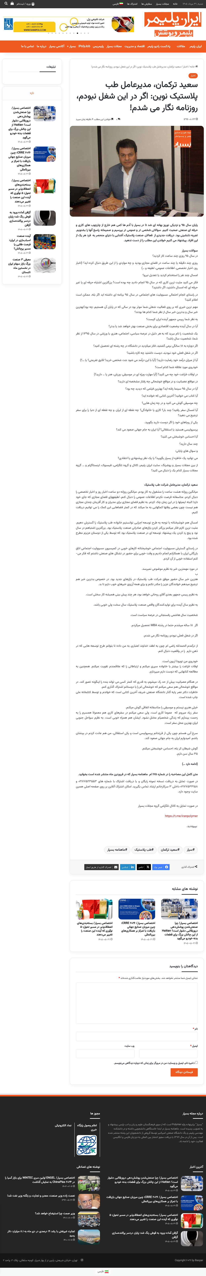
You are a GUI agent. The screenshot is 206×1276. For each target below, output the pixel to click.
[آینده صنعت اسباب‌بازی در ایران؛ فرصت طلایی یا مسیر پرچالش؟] (45, 241)
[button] (88, 33)
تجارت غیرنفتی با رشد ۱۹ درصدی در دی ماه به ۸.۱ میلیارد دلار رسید (41, 1233)
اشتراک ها (132, 4)
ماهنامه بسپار (116, 849)
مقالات (181, 46)
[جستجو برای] (6, 4)
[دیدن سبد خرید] (12, 4)
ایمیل (194, 1046)
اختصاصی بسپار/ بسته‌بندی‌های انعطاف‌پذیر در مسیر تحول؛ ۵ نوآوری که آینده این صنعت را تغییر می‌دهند (94, 929)
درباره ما (41, 46)
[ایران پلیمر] (168, 24)
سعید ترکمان (169, 849)
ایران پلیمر (196, 46)
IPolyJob (84, 46)
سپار (190, 849)
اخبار (185, 67)
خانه (175, 4)
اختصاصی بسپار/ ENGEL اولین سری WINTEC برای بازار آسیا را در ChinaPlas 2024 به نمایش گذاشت (40, 1180)
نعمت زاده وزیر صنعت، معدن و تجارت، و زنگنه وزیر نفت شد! (41, 1196)
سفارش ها (146, 4)
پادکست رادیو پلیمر (158, 46)
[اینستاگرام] (81, 1260)
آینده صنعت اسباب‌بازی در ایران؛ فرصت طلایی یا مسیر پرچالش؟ (20, 242)
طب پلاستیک (143, 849)
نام (195, 1029)
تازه (32, 93)
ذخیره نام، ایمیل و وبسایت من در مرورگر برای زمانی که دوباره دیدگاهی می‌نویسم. (154, 1063)
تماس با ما (27, 46)
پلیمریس (98, 46)
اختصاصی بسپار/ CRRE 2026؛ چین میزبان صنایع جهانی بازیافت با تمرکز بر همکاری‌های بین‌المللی (138, 929)
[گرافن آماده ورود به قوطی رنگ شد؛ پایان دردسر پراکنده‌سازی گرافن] (45, 218)
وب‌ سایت (129, 1046)
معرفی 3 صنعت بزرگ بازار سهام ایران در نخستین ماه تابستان (19, 266)
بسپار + (71, 46)
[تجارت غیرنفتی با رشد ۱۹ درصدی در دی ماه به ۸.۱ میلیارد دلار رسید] (89, 1237)
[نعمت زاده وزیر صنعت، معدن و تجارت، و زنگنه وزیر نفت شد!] (89, 1201)
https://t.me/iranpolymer (181, 816)
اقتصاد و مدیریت (135, 46)
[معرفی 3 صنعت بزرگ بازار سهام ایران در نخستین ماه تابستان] (45, 265)
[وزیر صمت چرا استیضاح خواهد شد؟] (89, 1219)
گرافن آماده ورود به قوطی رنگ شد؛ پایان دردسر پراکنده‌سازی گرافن (19, 218)
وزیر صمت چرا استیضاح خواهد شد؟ (55, 1213)
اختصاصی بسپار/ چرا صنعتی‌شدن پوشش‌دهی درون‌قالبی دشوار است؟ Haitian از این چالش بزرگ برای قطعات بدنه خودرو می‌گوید (180, 931)
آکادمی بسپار (56, 46)
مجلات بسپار (162, 4)
